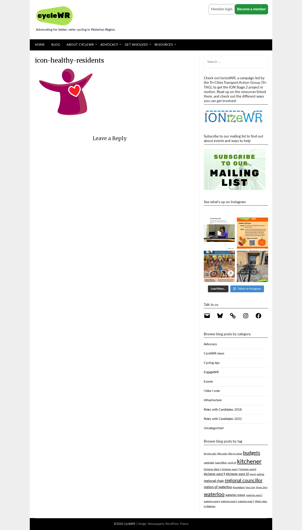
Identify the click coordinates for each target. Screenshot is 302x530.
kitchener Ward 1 (212, 469)
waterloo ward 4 (212, 501)
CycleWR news (214, 353)
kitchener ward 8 (247, 469)
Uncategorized (213, 428)
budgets (251, 453)
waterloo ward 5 (229, 501)
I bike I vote (212, 391)
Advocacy (109, 44)
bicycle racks (210, 454)
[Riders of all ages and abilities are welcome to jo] (252, 233)
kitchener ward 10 (237, 474)
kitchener (249, 462)
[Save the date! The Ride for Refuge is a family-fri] (219, 266)
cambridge (209, 463)
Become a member (251, 9)
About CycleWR (80, 44)
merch (253, 474)
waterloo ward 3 (254, 495)
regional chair (214, 481)
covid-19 (232, 463)
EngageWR (211, 372)
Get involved (136, 44)
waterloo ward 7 (246, 501)
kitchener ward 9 (214, 474)
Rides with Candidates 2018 (223, 409)
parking (260, 474)
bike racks (222, 454)
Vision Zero (261, 487)
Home (40, 44)
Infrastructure (213, 400)
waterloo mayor (235, 495)
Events (208, 381)
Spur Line (250, 487)
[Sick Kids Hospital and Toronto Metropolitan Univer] (219, 233)
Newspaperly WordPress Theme (168, 524)
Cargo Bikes (221, 463)
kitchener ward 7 (230, 469)
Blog (55, 44)
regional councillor (244, 480)
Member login (222, 9)
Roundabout (239, 487)
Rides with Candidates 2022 (223, 419)
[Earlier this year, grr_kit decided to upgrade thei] (252, 266)
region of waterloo (218, 487)
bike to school (235, 454)
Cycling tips (212, 363)
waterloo (214, 494)
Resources (163, 44)
